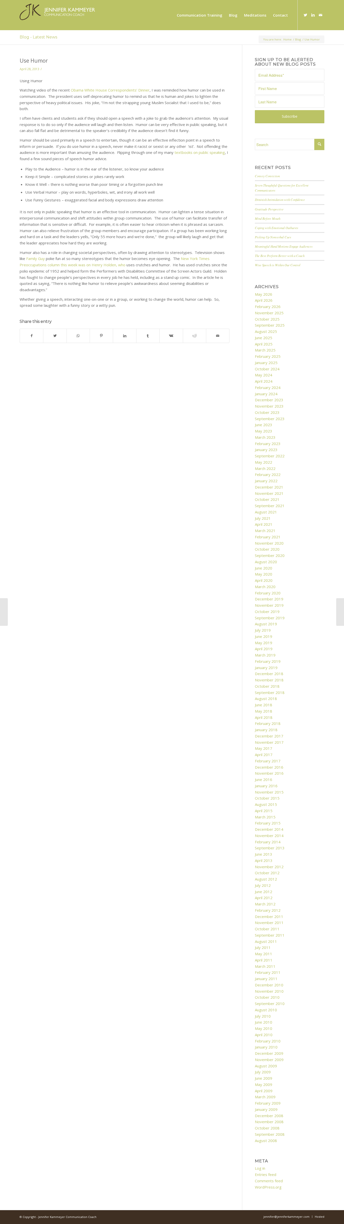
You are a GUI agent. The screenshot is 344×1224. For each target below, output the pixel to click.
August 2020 (266, 561)
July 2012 (263, 885)
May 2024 (263, 374)
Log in (260, 1168)
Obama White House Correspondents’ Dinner (110, 90)
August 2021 (266, 511)
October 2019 (267, 611)
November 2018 (269, 679)
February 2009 (268, 1103)
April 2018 (263, 717)
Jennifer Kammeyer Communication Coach (67, 1217)
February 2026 (268, 306)
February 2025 (268, 356)
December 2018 (269, 673)
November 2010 (269, 991)
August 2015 (266, 804)
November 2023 (269, 406)
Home (287, 39)
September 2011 (270, 935)
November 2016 (269, 773)
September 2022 (270, 455)
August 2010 (266, 1009)
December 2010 (269, 984)
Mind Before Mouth (267, 218)
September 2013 (270, 847)
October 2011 (267, 928)
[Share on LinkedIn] (124, 336)
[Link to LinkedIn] (313, 15)
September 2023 (270, 418)
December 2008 (269, 1115)
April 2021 (263, 524)
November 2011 (269, 922)
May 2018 (263, 711)
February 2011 (268, 972)
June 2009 (263, 1078)
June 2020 (263, 568)
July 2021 (263, 518)
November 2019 (269, 605)
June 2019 (263, 636)
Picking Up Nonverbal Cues (273, 237)
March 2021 (265, 530)
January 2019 (266, 667)
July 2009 (263, 1071)
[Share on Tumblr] (147, 336)
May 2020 (263, 574)
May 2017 (263, 748)
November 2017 (269, 742)
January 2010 (266, 1047)
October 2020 (267, 549)
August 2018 (266, 698)
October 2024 (267, 368)
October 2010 (267, 997)
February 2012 (268, 910)
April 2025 (263, 343)
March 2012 (265, 903)
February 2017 (268, 760)
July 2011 (263, 947)
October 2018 (267, 686)
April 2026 (263, 300)
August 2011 (266, 941)
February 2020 (268, 592)
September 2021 (270, 505)
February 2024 (268, 387)
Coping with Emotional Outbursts (276, 228)
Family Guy (35, 258)
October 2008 (267, 1127)
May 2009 (263, 1084)
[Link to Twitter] (305, 15)
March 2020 (265, 586)
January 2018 (266, 729)
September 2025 (270, 325)
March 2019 (265, 655)
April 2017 (263, 754)
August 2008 (266, 1140)
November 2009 (269, 1059)
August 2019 (266, 623)
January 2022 (266, 480)
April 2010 (263, 1034)
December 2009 (269, 1053)
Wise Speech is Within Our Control (277, 265)
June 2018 (263, 704)
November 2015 (269, 792)
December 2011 (269, 916)
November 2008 (269, 1121)
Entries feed (265, 1174)
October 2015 (267, 798)
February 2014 (268, 841)
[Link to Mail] (320, 15)
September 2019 (270, 617)
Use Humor (34, 60)
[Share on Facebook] (31, 336)
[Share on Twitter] (54, 336)
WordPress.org (268, 1187)
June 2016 (263, 779)
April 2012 (263, 897)
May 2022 (263, 462)
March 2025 (265, 350)
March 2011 (265, 966)
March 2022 (265, 468)
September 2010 (270, 1003)
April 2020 (263, 580)
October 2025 (267, 319)
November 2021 (269, 493)
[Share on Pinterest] (101, 336)
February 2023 (268, 443)
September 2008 (270, 1134)
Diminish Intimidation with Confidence (280, 199)
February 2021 (268, 536)
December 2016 (269, 767)
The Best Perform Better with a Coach (279, 255)
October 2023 (267, 412)
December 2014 (269, 829)
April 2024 (263, 381)
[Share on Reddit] (194, 336)
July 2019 (263, 630)
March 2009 (265, 1096)
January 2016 (266, 785)
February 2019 (268, 661)
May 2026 (263, 294)
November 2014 (269, 835)
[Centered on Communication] (4, 612)
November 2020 (269, 543)
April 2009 (263, 1090)
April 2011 (263, 960)
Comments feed (269, 1180)
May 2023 (263, 430)
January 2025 (266, 362)
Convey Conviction (267, 176)
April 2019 (263, 648)
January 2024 (266, 393)
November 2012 (269, 866)
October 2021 (267, 499)
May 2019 (263, 642)
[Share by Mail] (217, 336)
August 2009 (266, 1065)
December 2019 (269, 598)
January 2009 (266, 1109)
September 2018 (270, 692)
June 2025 (263, 337)
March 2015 (265, 816)
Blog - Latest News (38, 37)
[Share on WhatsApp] (78, 336)
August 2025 (266, 331)
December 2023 (269, 399)
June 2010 (263, 1022)
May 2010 (263, 1028)
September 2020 (270, 555)
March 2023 (265, 437)
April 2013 (263, 860)
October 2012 (267, 872)
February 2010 (268, 1040)
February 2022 (268, 474)
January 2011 (266, 978)
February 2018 (268, 723)
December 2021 (269, 487)
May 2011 (263, 953)
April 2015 (263, 810)
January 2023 (266, 449)
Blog (298, 39)
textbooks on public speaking (200, 152)
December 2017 (269, 735)
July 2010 (263, 1016)
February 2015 (268, 822)
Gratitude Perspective (269, 209)
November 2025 (269, 312)
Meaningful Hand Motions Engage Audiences (284, 246)
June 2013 (263, 854)
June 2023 (263, 424)
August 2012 (266, 879)
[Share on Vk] (171, 336)
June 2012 (263, 891)
